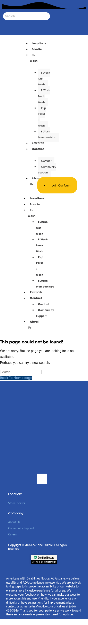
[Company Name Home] (9, 185)
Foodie (35, 204)
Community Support (21, 528)
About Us (33, 324)
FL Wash (33, 58)
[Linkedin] (42, 479)
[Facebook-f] (13, 479)
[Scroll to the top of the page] (1, 622)
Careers (13, 534)
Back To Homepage (16, 378)
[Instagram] (28, 479)
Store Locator (16, 503)
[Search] (7, 24)
